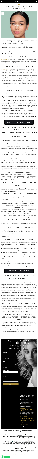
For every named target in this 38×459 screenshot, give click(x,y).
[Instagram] (21, 427)
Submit (10, 384)
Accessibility (22, 444)
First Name (5, 352)
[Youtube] (23, 427)
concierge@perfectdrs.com (28, 441)
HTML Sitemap (30, 444)
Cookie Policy (17, 444)
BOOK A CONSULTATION (19, 1)
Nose (19, 4)
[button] (2, 456)
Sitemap (25, 444)
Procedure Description (8, 375)
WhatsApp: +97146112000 (17, 441)
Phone (4, 361)
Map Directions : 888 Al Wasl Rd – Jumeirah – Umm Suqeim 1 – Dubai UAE (27, 396)
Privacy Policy (30, 443)
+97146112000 (8, 441)
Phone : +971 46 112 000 (25, 399)
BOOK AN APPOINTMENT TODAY (19, 122)
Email (4, 366)
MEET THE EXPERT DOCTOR (19, 271)
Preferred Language (7, 370)
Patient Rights (12, 444)
